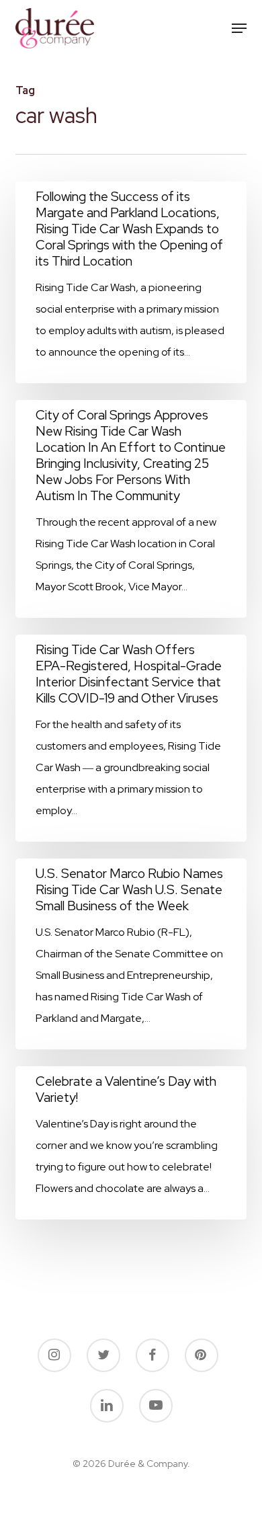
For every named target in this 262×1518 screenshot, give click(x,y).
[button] (239, 28)
